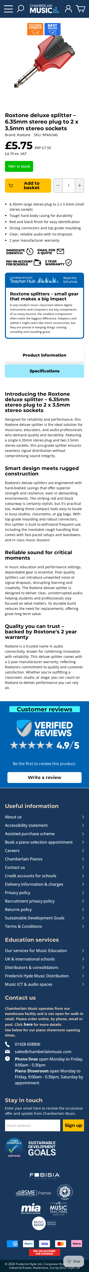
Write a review (44, 777)
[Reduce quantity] (57, 185)
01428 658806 (27, 1044)
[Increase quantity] (79, 185)
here (28, 1024)
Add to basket (32, 185)
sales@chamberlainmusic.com (43, 1052)
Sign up (73, 1125)
